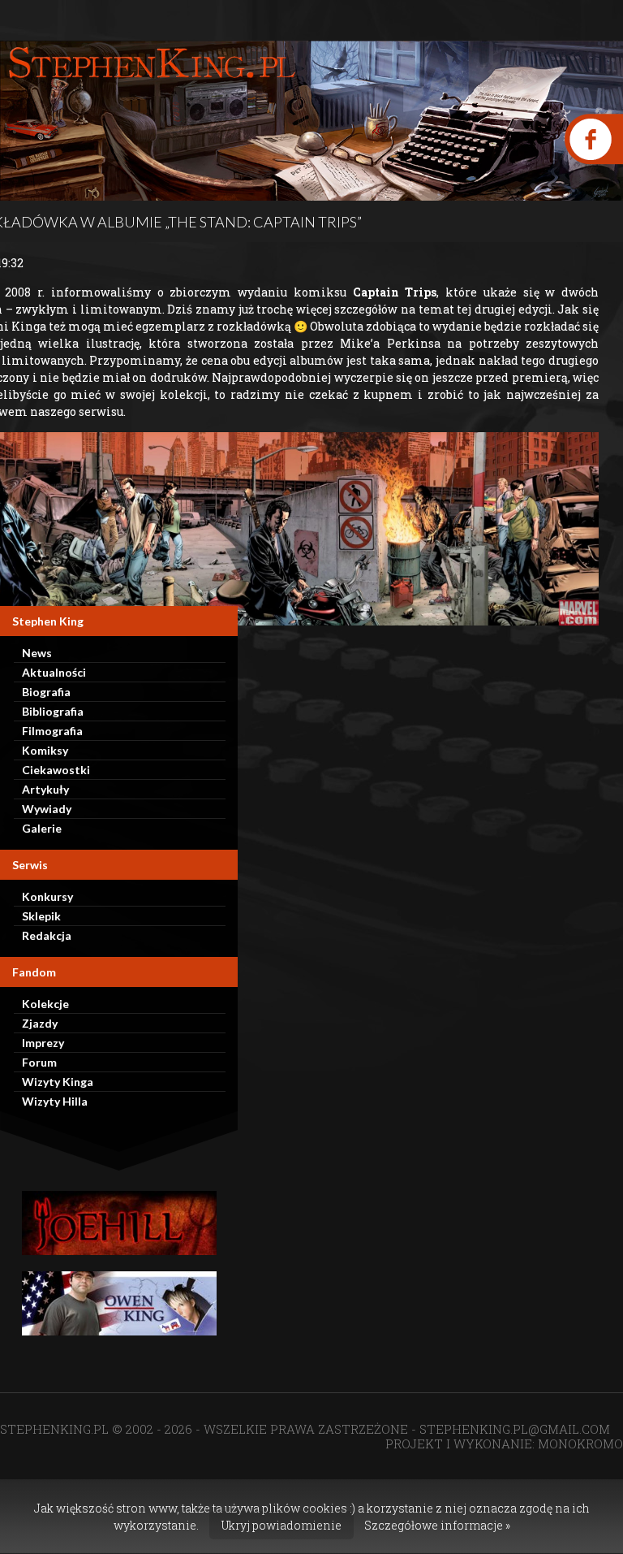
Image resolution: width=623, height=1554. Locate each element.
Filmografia (52, 731)
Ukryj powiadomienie (281, 1525)
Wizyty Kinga (57, 1082)
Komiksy (45, 750)
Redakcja (46, 935)
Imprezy (43, 1043)
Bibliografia (53, 711)
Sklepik (41, 916)
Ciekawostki (56, 770)
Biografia (46, 692)
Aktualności (54, 672)
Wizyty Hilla (55, 1101)
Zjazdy (40, 1023)
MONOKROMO (580, 1443)
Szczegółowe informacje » (437, 1525)
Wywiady (46, 809)
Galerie (42, 828)
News (37, 653)
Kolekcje (45, 1004)
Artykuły (45, 789)
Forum (39, 1062)
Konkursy (47, 896)
